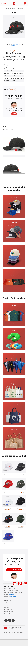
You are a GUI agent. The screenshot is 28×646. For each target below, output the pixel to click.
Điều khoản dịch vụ (7, 632)
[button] (25, 3)
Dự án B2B (6, 607)
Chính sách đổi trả (8, 611)
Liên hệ (6, 605)
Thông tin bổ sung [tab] (8, 129)
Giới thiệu (6, 602)
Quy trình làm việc (8, 609)
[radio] (12, 89)
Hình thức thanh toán (9, 613)
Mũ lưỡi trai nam (20, 8)
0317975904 (13, 596)
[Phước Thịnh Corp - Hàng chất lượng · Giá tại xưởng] (14, 3)
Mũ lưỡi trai (12, 8)
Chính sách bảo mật (15, 632)
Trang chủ (6, 8)
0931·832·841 (14, 45)
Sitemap (21, 632)
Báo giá (3, 3)
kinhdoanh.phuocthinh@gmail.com (15, 592)
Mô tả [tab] (4, 126)
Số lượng (6, 89)
